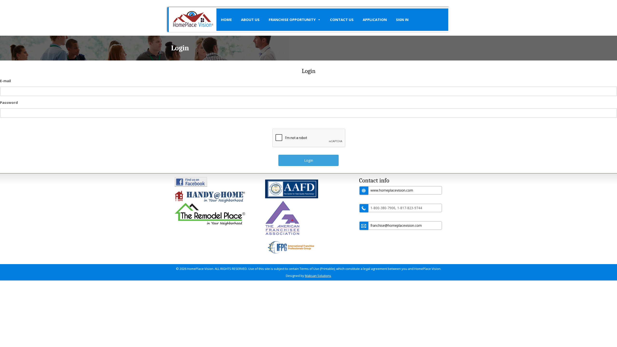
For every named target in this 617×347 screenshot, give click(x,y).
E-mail (5, 80)
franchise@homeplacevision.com (396, 225)
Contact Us (342, 19)
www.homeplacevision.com (391, 190)
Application (375, 19)
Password (9, 102)
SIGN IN (402, 19)
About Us (250, 19)
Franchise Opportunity (292, 19)
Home (226, 19)
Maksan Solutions (318, 276)
